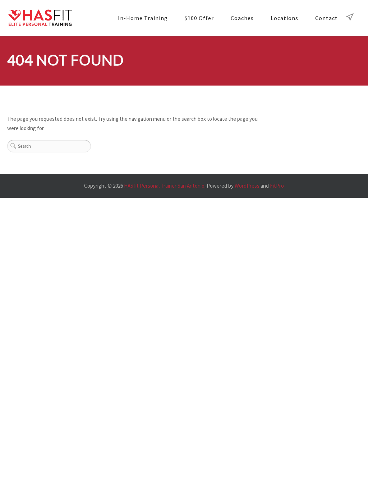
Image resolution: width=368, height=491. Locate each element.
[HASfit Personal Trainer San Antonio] (40, 18)
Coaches (242, 18)
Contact (326, 18)
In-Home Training (143, 18)
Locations (284, 18)
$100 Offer (199, 18)
